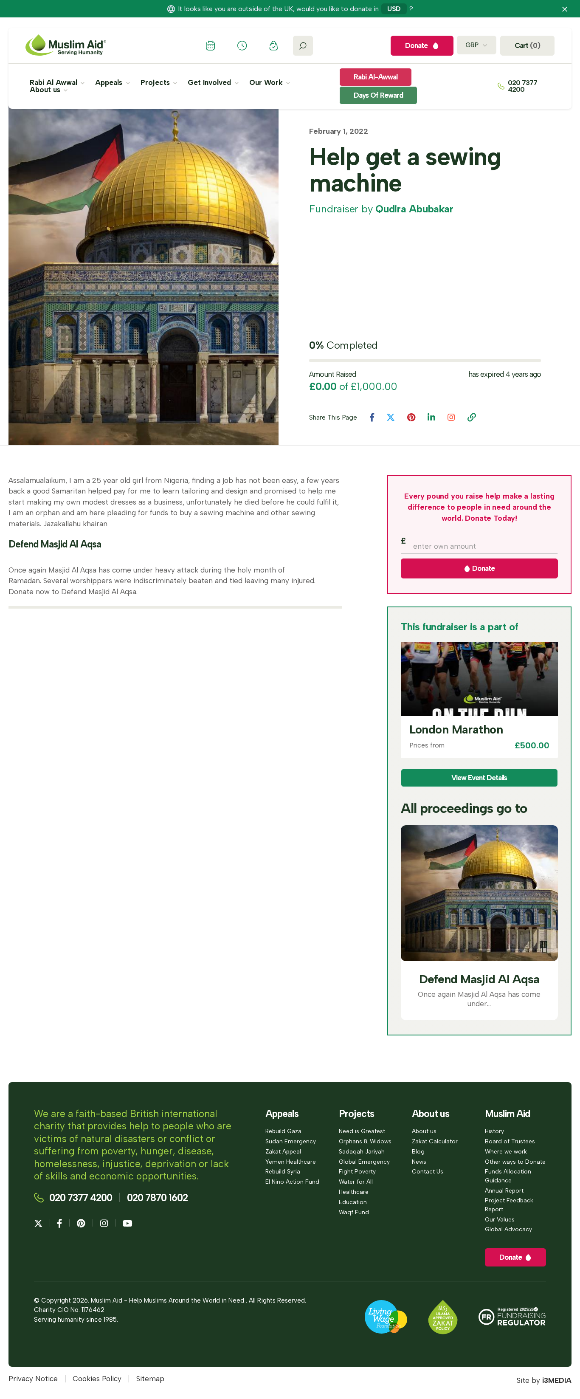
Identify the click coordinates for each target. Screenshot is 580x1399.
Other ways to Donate (515, 1161)
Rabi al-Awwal (375, 77)
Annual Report (504, 1190)
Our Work (267, 82)
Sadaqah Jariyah (362, 1151)
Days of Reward (378, 95)
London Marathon (456, 729)
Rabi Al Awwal (54, 82)
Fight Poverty (357, 1171)
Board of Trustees (510, 1141)
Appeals (109, 82)
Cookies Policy (97, 1378)
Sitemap (150, 1378)
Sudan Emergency (290, 1141)
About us (46, 89)
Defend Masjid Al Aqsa (479, 979)
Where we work (506, 1151)
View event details (479, 777)
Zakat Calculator (435, 1141)
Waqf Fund (354, 1212)
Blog (418, 1151)
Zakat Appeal (283, 1151)
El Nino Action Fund (292, 1181)
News (419, 1161)
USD (394, 9)
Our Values (500, 1219)
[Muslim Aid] (65, 45)
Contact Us (427, 1171)
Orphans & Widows (365, 1141)
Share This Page (333, 417)
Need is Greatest (362, 1131)
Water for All (356, 1181)
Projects (156, 82)
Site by (544, 1380)
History (494, 1131)
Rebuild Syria (282, 1171)
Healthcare (354, 1191)
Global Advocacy (508, 1229)
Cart (527, 45)
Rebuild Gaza (283, 1131)
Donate (482, 568)
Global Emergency (364, 1161)
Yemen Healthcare (290, 1161)
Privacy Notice (33, 1378)
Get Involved (210, 82)
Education (353, 1202)
